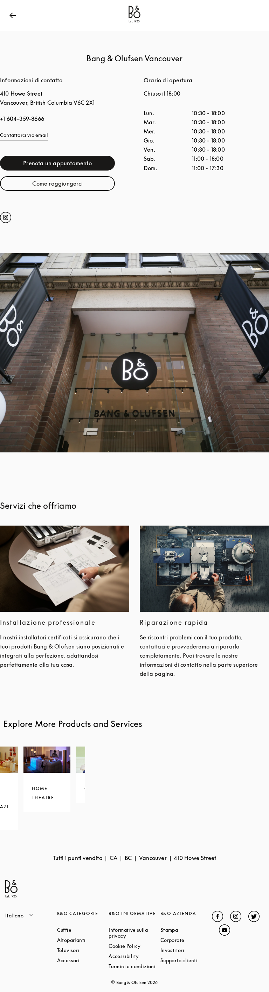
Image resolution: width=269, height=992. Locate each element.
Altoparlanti (83, 940)
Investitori (186, 950)
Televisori (83, 950)
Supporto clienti (186, 960)
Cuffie (83, 930)
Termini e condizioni (134, 966)
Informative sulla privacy (134, 933)
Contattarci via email (24, 135)
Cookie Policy (134, 946)
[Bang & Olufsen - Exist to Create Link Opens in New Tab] (134, 22)
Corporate (186, 940)
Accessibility (134, 956)
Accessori (83, 960)
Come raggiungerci (73, 185)
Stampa (186, 930)
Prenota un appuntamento (69, 165)
